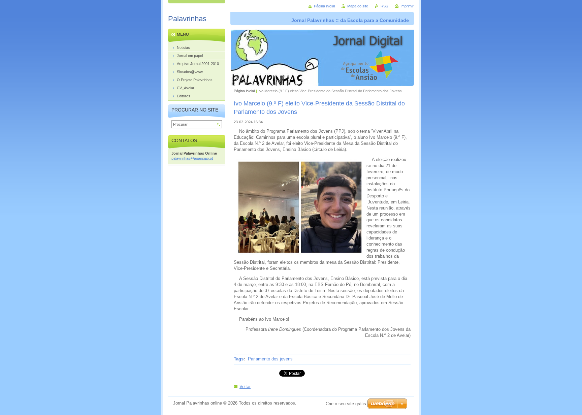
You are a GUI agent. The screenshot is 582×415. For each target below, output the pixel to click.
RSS (384, 6)
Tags (239, 358)
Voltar (245, 386)
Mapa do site (357, 6)
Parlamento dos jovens (270, 358)
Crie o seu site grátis (346, 403)
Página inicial (244, 91)
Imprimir (407, 6)
